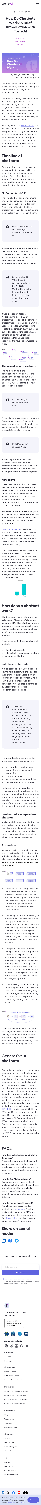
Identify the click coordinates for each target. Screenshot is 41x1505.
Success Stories (10, 1372)
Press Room (8, 1443)
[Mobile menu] (37, 4)
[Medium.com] (25, 1492)
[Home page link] (7, 3)
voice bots (20, 1209)
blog (13, 12)
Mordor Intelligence (11, 529)
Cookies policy (9, 1470)
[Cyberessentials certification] (13, 1333)
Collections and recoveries (14, 1404)
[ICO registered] (26, 1333)
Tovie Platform (13, 1218)
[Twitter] (8, 1492)
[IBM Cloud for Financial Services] (14, 1322)
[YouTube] (19, 1492)
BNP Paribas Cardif (11, 1376)
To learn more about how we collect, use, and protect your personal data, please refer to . (21, 1282)
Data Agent (8, 1361)
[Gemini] (27, 1346)
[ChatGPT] (6, 1345)
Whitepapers (9, 1419)
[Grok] (22, 1346)
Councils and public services (14, 1395)
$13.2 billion (7, 1109)
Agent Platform (10, 1357)
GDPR (6, 1462)
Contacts (8, 1451)
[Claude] (11, 1345)
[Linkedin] (3, 1492)
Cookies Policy (11, 1502)
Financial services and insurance (16, 1391)
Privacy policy (9, 1466)
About (6, 1439)
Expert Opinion (24, 12)
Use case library (10, 1427)
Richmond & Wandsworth (13, 1380)
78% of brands (27, 126)
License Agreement (11, 1475)
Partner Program (10, 1447)
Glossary (7, 1423)
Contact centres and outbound (16, 1399)
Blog (6, 1415)
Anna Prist (20, 44)
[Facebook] (13, 1492)
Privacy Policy (21, 1502)
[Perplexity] (16, 1346)
